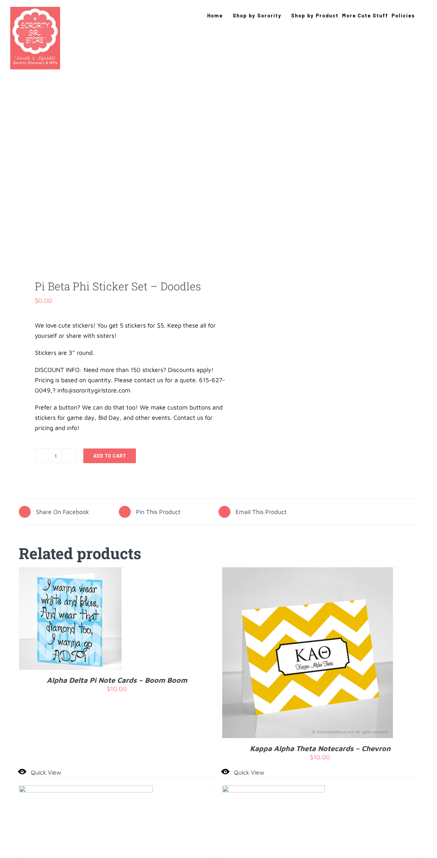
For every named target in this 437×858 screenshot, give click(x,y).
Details (91, 620)
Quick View (46, 772)
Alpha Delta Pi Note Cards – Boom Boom (117, 680)
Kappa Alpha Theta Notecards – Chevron (320, 748)
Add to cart (109, 456)
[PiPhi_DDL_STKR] (115, 191)
